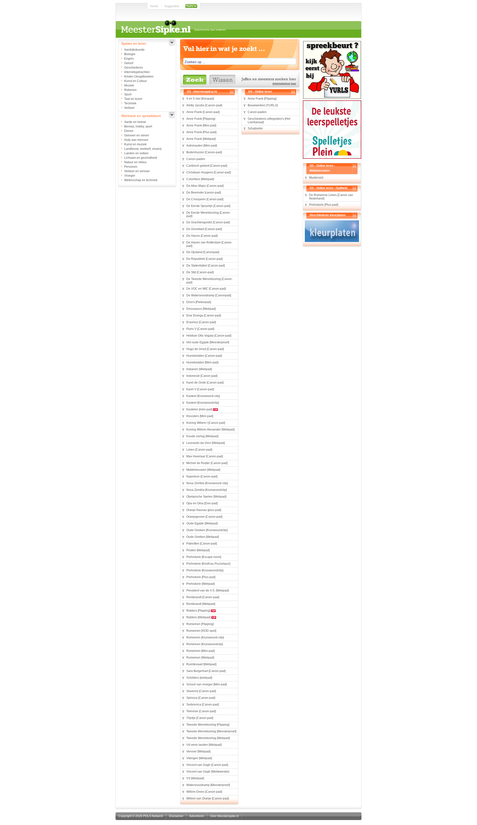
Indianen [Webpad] (199, 369)
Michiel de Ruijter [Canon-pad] (207, 463)
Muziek (129, 85)
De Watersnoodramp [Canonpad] (208, 295)
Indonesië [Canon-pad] (201, 376)
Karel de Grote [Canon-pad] (205, 382)
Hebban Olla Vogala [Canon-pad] (208, 335)
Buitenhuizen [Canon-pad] (204, 152)
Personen (130, 166)
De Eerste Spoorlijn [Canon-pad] (208, 206)
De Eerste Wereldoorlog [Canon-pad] (208, 214)
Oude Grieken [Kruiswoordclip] (207, 530)
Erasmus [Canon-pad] (201, 322)
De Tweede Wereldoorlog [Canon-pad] (209, 280)
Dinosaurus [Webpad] (201, 309)
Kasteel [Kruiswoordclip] (202, 402)
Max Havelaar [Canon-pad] (204, 456)
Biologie (129, 54)
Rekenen (130, 90)
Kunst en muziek (135, 144)
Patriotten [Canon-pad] (201, 543)
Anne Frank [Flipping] (200, 118)
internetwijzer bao (284, 83)
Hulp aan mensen (136, 140)
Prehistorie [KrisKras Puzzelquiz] (208, 563)
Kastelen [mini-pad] (199, 409)
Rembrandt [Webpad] (200, 604)
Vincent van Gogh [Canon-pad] (207, 765)
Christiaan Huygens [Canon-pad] (208, 172)
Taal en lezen (133, 99)
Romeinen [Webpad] (200, 657)
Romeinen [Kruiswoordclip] (204, 644)
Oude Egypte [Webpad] (202, 523)
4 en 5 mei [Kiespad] (200, 98)
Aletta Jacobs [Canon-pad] (204, 105)
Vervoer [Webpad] (198, 751)
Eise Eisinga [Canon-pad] (203, 315)
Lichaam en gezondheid (140, 157)
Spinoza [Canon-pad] (200, 698)
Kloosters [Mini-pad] (199, 416)
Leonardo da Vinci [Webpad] (205, 443)
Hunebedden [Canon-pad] (204, 355)
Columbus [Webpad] (200, 179)
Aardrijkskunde (134, 49)
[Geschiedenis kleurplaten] (332, 231)
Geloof (128, 63)
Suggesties (171, 6)
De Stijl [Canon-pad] (200, 272)
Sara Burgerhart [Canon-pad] (206, 671)
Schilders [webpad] (199, 677)
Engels (129, 58)
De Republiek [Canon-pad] (204, 259)
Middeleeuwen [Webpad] (203, 469)
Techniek (130, 103)
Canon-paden (195, 159)
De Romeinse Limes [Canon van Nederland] (331, 196)
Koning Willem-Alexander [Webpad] (210, 429)
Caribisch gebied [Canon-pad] (206, 165)
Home (154, 6)
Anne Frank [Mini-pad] (201, 125)
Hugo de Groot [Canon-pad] (205, 349)
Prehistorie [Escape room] (203, 557)
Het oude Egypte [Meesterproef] (207, 342)
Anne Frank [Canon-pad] (203, 112)
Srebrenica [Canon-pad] (202, 704)
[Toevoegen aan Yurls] (191, 6)
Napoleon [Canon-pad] (201, 476)
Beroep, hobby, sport (138, 126)
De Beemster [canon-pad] (203, 192)
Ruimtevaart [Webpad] (201, 664)
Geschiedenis (133, 67)
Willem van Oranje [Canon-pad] (207, 798)
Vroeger (129, 175)
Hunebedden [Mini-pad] (202, 362)
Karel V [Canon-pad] (200, 389)
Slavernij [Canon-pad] (201, 691)
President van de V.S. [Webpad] (207, 590)
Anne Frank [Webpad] (201, 139)
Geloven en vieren (136, 135)
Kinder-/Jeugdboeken (139, 76)
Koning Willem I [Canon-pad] (205, 423)
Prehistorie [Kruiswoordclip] (204, 570)
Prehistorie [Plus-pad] (200, 577)
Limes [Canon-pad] (199, 449)
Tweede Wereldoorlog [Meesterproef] (211, 731)
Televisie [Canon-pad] (201, 711)
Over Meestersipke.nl (224, 816)
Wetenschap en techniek (141, 180)
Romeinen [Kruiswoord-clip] (205, 637)
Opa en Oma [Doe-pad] (202, 503)
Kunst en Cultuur (135, 81)
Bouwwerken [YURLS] (263, 105)
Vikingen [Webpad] (199, 758)
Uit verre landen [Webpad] (204, 744)
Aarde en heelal (135, 122)
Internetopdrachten (137, 72)
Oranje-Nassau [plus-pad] (203, 510)
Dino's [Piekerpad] (198, 302)
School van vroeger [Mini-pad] (206, 684)
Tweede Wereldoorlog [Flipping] (207, 724)
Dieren (128, 131)
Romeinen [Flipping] (200, 624)
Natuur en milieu (135, 162)
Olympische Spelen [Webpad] (206, 496)
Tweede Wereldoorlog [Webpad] (208, 738)
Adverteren (196, 816)
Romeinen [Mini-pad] (200, 651)
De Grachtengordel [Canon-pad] (208, 222)
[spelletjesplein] (332, 130)
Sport (127, 94)
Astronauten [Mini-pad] (201, 145)
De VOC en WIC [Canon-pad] (206, 288)
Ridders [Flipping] (198, 610)
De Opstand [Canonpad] (202, 252)
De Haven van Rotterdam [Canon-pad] (209, 244)
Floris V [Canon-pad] (200, 329)
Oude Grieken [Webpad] (202, 537)
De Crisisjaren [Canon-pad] (204, 199)
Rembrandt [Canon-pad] (202, 597)
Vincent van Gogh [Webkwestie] (207, 771)
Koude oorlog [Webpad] (202, 436)
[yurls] (332, 70)
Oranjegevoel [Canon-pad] (204, 516)
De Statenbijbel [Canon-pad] (205, 265)
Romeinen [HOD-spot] (201, 630)
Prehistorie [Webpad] (200, 584)
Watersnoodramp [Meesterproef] (208, 785)
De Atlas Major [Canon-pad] (205, 186)
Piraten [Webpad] (198, 550)
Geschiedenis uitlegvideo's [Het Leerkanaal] (269, 120)
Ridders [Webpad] (198, 617)
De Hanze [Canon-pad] (202, 235)
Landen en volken (136, 153)
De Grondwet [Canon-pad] (204, 229)
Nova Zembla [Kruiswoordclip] (206, 490)
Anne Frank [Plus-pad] (201, 132)
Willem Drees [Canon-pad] (204, 791)
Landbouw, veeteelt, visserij (142, 149)
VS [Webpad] (195, 778)
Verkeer (129, 108)
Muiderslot (316, 177)
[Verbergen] (233, 91)
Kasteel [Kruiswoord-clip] (203, 396)
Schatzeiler (255, 128)
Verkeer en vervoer (137, 171)
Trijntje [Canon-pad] (199, 718)
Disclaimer (176, 816)
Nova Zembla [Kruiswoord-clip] (207, 483)
